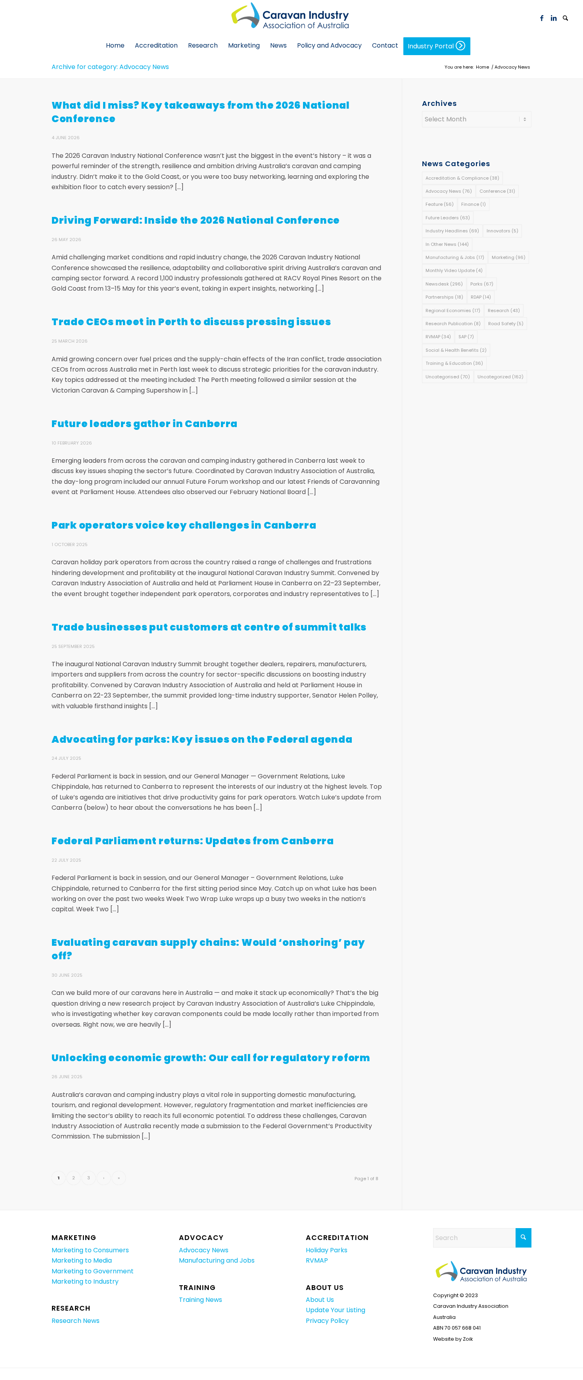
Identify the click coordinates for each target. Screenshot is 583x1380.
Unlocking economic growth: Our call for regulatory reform (211, 1058)
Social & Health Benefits (456, 350)
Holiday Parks (326, 1250)
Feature (440, 204)
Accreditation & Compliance (462, 178)
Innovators (502, 231)
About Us (320, 1299)
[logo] (291, 17)
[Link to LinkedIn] (554, 18)
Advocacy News (449, 191)
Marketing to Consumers (90, 1250)
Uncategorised (448, 377)
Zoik (468, 1339)
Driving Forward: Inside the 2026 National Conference (196, 220)
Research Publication (453, 323)
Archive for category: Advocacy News (110, 66)
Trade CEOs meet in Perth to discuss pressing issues (191, 322)
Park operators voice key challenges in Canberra (184, 525)
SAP (466, 337)
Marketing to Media (82, 1260)
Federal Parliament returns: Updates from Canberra (193, 841)
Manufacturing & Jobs (455, 257)
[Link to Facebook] (542, 18)
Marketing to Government (93, 1271)
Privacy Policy (327, 1320)
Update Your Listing (335, 1310)
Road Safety (506, 323)
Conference (497, 191)
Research (504, 310)
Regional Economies (453, 310)
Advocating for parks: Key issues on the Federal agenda (202, 739)
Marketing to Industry (85, 1281)
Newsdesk (444, 284)
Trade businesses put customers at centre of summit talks (209, 627)
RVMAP (438, 337)
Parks (481, 284)
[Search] (565, 18)
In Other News (447, 244)
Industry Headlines (452, 231)
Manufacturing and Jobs (217, 1260)
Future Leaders (448, 218)
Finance (473, 204)
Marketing (508, 257)
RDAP (481, 297)
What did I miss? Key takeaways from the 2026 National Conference (201, 112)
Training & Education (454, 363)
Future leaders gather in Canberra (145, 424)
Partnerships (444, 297)
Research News (76, 1320)
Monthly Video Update (454, 270)
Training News (200, 1299)
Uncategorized (501, 377)
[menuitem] (565, 18)
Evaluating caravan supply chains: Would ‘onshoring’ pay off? (208, 949)
